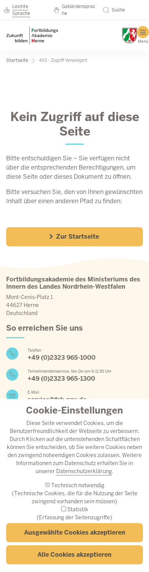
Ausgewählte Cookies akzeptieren (74, 532)
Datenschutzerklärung (84, 471)
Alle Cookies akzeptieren (74, 555)
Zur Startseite (77, 237)
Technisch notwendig (77, 485)
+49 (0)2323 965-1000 (62, 358)
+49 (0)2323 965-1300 (61, 379)
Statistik (77, 509)
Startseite (17, 60)
